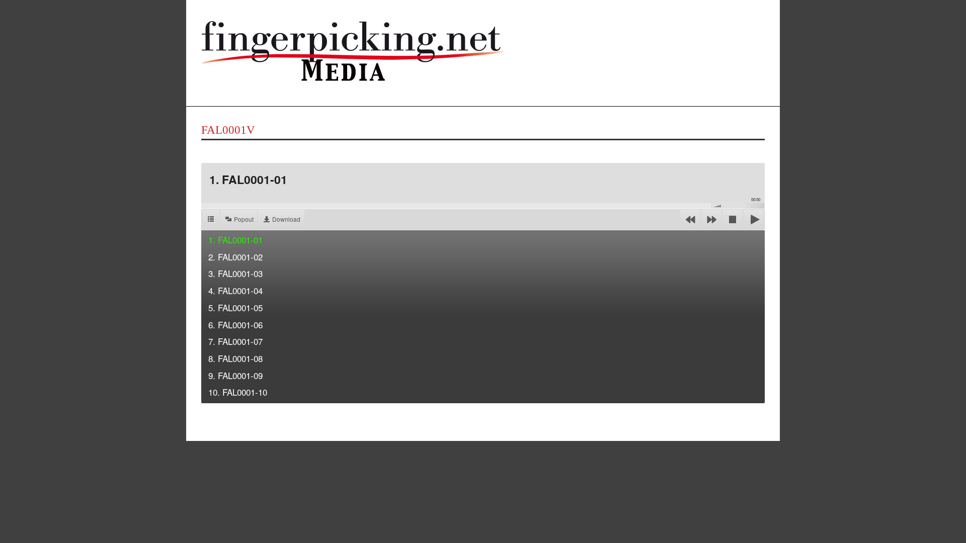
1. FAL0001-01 (235, 239)
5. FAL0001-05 (235, 307)
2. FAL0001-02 (235, 256)
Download (286, 219)
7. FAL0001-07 (235, 341)
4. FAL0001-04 (235, 290)
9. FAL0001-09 (235, 375)
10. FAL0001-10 (237, 392)
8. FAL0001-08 (235, 358)
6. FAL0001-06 (235, 324)
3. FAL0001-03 (235, 273)
